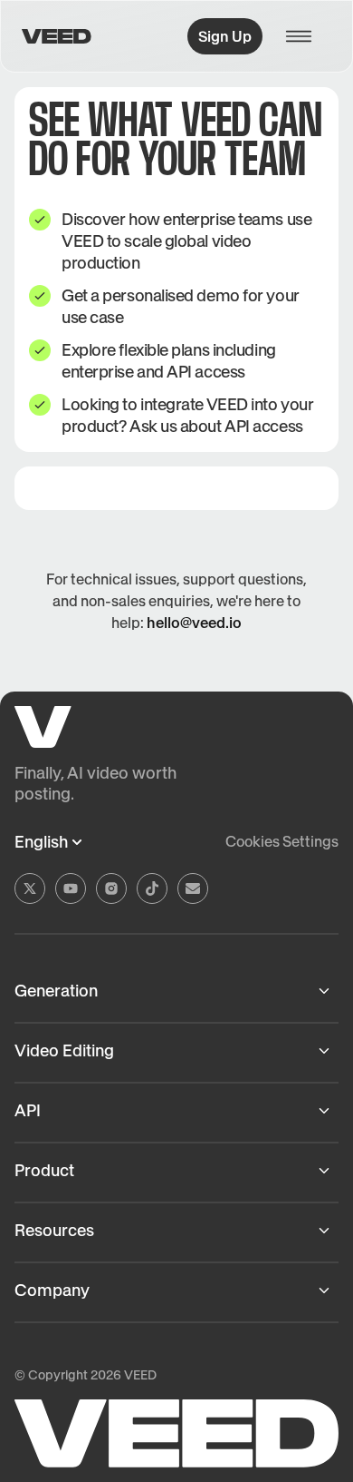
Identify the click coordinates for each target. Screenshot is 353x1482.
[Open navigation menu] (304, 36)
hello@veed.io (194, 622)
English (41, 842)
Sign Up (225, 36)
